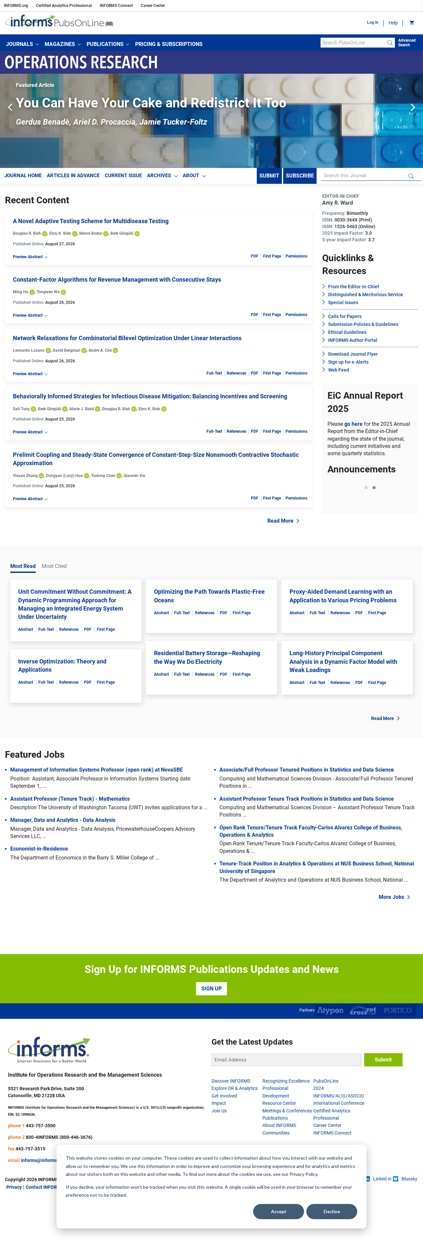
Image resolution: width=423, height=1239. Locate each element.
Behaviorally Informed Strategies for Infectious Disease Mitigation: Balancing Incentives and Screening (150, 396)
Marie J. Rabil (81, 409)
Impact (219, 1103)
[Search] (390, 43)
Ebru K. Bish (60, 233)
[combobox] (353, 43)
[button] (22, 44)
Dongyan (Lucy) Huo (64, 475)
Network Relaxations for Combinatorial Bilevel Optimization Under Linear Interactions (127, 338)
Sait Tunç (21, 409)
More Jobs (391, 897)
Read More (280, 521)
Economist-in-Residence (39, 849)
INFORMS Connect (116, 5)
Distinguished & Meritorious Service (365, 294)
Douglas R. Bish (27, 233)
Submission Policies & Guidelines (363, 324)
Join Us (219, 1110)
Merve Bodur (90, 233)
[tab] (366, 487)
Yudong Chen (103, 475)
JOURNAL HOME (23, 176)
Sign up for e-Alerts (348, 362)
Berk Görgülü (122, 233)
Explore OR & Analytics (235, 1088)
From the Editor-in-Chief (353, 286)
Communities (275, 1133)
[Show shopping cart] (411, 23)
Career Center (153, 5)
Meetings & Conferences (287, 1110)
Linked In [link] (382, 1178)
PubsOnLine (325, 1081)
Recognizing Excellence (286, 1081)
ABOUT (191, 176)
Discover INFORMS (231, 1081)
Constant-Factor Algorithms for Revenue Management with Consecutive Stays (117, 279)
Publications (275, 1118)
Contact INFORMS (45, 1187)
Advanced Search (407, 42)
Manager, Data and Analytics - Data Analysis (62, 820)
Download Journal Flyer (353, 354)
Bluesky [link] (409, 1178)
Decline (332, 1211)
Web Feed (338, 370)
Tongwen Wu (48, 292)
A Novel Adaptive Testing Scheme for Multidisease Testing (91, 221)
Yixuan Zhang (25, 475)
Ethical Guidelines (347, 332)
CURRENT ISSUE (123, 176)
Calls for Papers (345, 316)
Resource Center (279, 1103)
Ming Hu (20, 292)
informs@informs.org (43, 1160)
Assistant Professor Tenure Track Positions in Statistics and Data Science (306, 799)
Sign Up (211, 988)
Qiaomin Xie (134, 475)
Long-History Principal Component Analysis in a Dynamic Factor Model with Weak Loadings (343, 661)
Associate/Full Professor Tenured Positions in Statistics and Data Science (306, 770)
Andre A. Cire (100, 350)
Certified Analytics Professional (64, 5)
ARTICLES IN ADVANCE (73, 176)
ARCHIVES (159, 176)
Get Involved (224, 1096)
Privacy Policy (303, 1174)
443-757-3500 (41, 1125)
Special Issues (343, 302)
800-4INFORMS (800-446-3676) (59, 1137)
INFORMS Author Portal (352, 340)
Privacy (14, 1187)
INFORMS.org (16, 5)
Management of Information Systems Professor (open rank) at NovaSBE (96, 770)
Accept (279, 1211)
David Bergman (66, 350)
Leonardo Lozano (29, 350)
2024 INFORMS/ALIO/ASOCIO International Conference (338, 1096)
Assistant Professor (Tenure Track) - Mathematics (70, 799)
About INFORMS (279, 1125)
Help (393, 22)
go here (354, 424)
